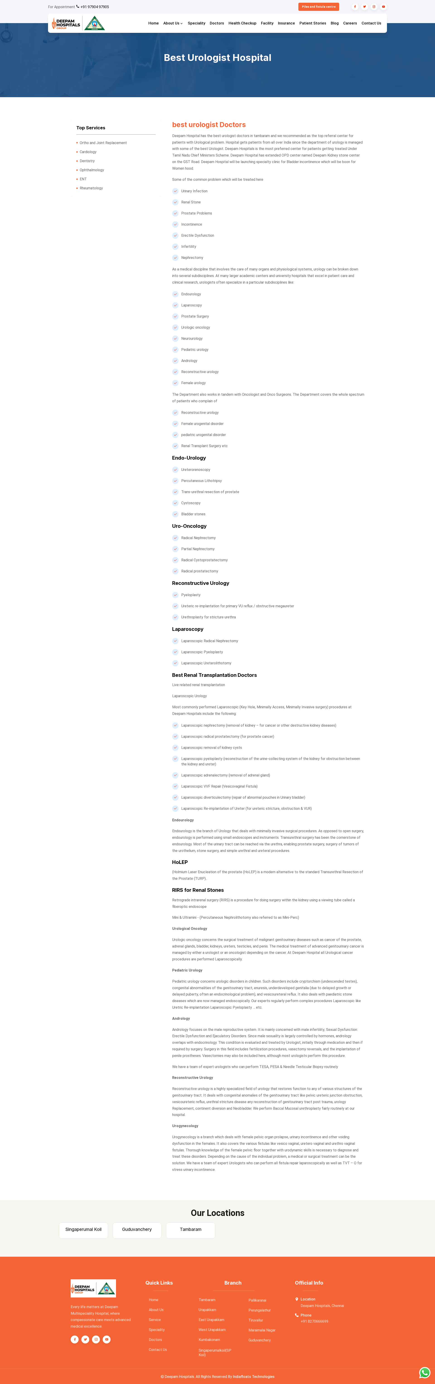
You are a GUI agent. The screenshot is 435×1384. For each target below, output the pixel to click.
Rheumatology (91, 188)
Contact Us (371, 23)
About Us (171, 23)
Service (155, 1320)
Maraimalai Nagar (262, 1330)
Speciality (196, 23)
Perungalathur (260, 1310)
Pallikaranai (257, 1300)
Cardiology (88, 152)
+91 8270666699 (314, 1321)
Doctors (217, 23)
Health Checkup (242, 23)
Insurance (286, 23)
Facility (267, 23)
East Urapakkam (211, 1320)
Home (153, 23)
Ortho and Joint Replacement (103, 143)
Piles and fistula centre (319, 6)
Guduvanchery (260, 1340)
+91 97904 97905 (94, 7)
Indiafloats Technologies (254, 1376)
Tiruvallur (256, 1320)
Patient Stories (313, 23)
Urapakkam (207, 1310)
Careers (350, 23)
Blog (335, 23)
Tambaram (207, 1300)
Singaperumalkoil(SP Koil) (215, 1352)
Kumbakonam (209, 1340)
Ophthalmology (92, 170)
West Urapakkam (212, 1330)
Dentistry (87, 161)
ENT (83, 179)
